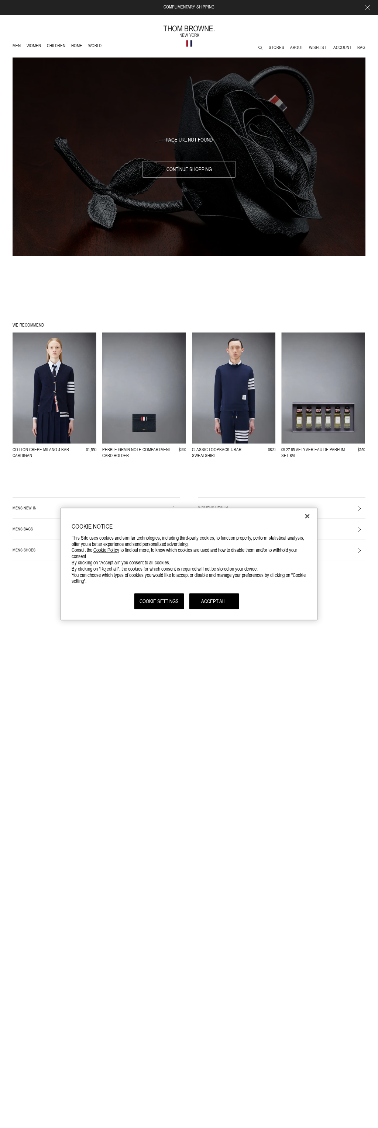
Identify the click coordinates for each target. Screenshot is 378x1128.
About (296, 47)
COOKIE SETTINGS (159, 601)
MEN (18, 46)
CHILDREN (56, 46)
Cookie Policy (106, 550)
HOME (78, 46)
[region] (189, 564)
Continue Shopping (189, 169)
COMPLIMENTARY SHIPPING (189, 7)
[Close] (307, 516)
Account (342, 47)
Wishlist (318, 47)
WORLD (96, 46)
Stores (276, 47)
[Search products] (260, 47)
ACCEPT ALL (214, 601)
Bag (361, 47)
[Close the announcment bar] (367, 7)
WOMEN (34, 46)
